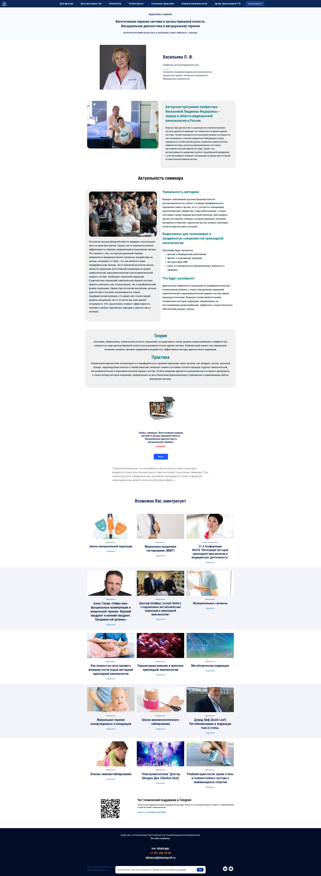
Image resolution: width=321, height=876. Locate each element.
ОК (200, 870)
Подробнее (110, 551)
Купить (161, 457)
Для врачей (66, 3)
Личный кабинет (255, 4)
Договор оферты (97, 870)
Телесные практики (162, 3)
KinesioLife (115, 3)
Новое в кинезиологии (194, 3)
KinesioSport (136, 3)
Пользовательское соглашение (105, 866)
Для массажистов (91, 3)
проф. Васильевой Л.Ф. (228, 3)
